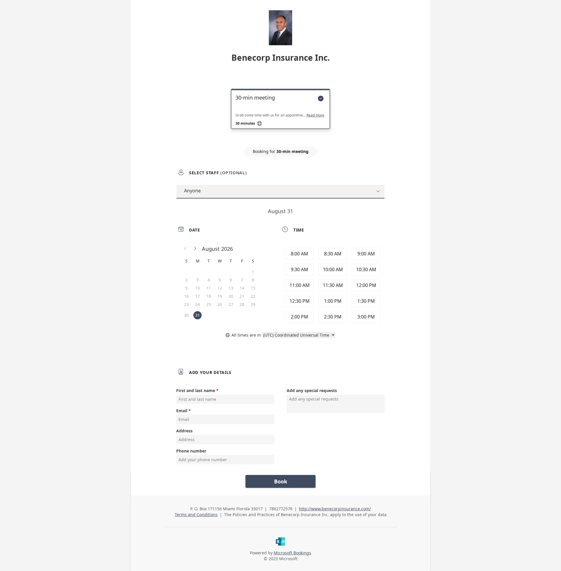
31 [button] (197, 315)
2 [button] (186, 280)
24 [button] (197, 304)
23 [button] (186, 304)
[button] (185, 248)
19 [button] (219, 296)
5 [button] (220, 280)
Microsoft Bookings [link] (292, 553)
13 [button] (230, 288)
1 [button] (253, 271)
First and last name (195, 390)
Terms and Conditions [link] (196, 514)
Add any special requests (312, 390)
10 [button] (197, 288)
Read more (315, 115)
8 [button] (253, 280)
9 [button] (186, 288)
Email (181, 410)
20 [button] (230, 296)
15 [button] (253, 288)
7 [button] (242, 280)
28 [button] (242, 304)
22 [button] (253, 296)
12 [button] (219, 288)
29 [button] (253, 304)
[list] (280, 114)
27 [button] (230, 304)
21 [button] (242, 296)
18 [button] (208, 296)
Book (280, 481)
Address (184, 431)
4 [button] (208, 280)
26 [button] (219, 304)
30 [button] (186, 315)
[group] (332, 285)
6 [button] (231, 280)
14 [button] (242, 288)
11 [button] (208, 288)
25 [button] (208, 304)
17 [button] (197, 296)
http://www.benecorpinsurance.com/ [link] (335, 508)
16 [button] (186, 296)
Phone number (191, 451)
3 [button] (197, 280)
